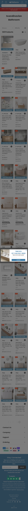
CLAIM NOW (18, 260)
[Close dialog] (26, 250)
